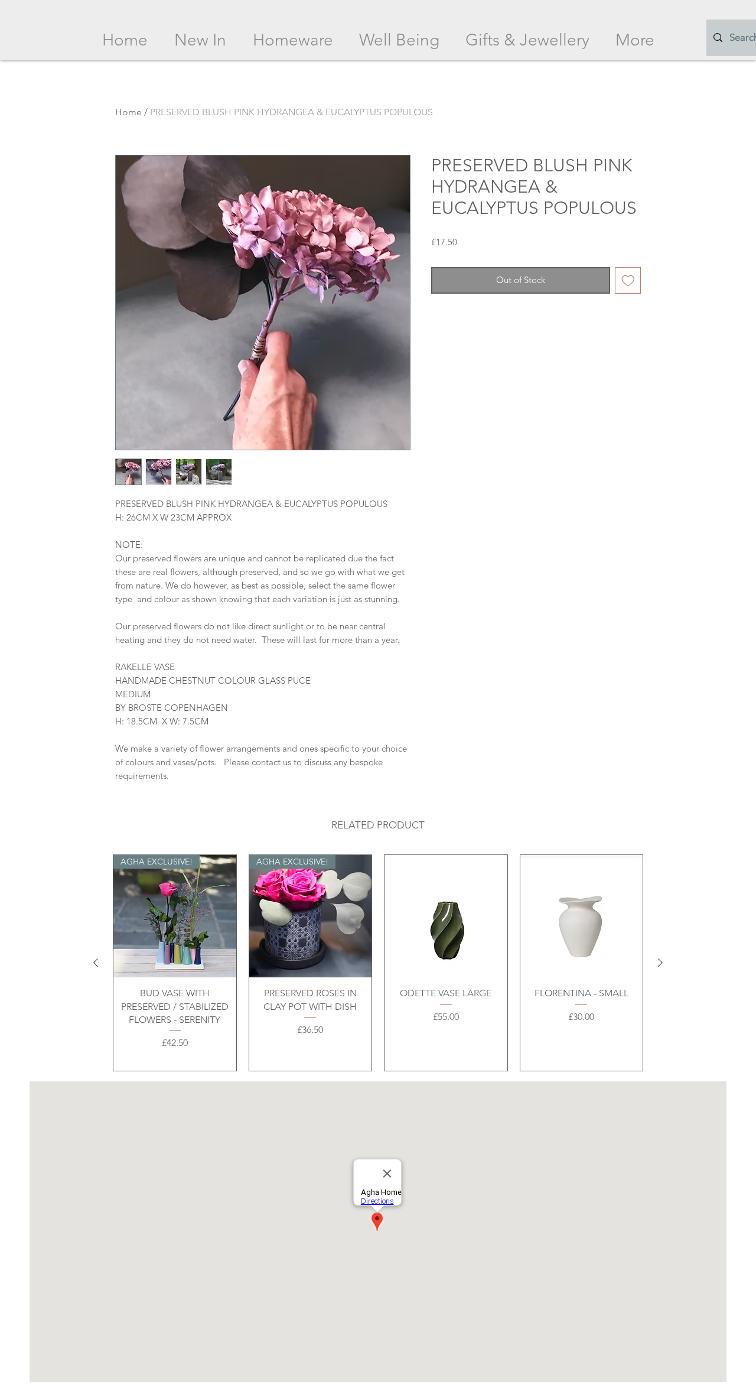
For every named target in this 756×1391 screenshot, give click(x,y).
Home (128, 112)
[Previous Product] (96, 963)
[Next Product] (660, 963)
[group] (378, 963)
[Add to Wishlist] (628, 280)
